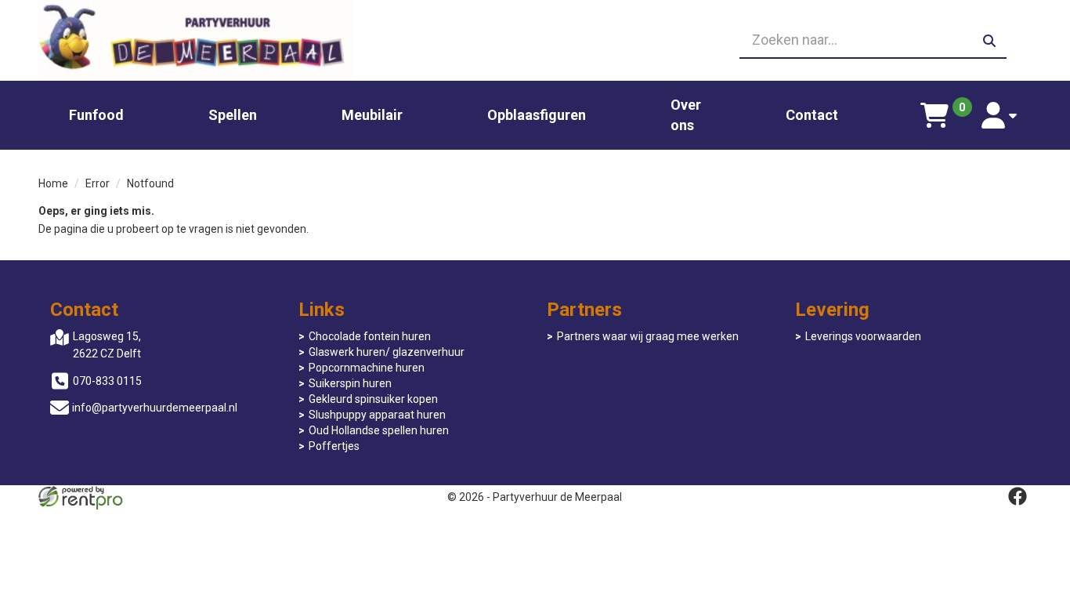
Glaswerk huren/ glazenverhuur (387, 352)
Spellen (232, 115)
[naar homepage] (196, 40)
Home (53, 183)
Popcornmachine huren (367, 367)
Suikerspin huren (350, 383)
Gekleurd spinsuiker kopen (373, 399)
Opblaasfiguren (536, 115)
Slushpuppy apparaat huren (377, 414)
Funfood (96, 115)
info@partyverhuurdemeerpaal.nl (154, 407)
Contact (812, 115)
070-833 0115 (107, 381)
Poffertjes (334, 446)
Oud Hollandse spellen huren (379, 430)
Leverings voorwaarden (863, 336)
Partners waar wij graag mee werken (648, 336)
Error (97, 183)
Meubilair (372, 115)
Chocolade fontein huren (370, 336)
